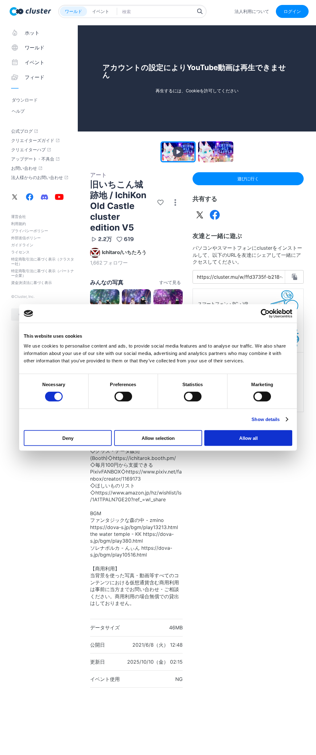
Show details (266, 419)
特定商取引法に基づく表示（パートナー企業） (42, 273)
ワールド (73, 11)
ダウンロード (25, 99)
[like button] (160, 202)
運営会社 (18, 216)
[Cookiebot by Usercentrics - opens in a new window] (265, 313)
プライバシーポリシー (29, 230)
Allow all (248, 437)
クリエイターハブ (28, 150)
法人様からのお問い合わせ (37, 177)
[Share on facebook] (215, 215)
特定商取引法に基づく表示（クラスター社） (42, 261)
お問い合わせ (24, 168)
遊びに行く (248, 178)
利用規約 (18, 223)
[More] (175, 202)
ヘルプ (18, 111)
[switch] (123, 397)
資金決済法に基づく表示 (31, 282)
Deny (67, 437)
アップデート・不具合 (32, 159)
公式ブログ (22, 131)
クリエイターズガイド (32, 140)
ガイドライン (22, 245)
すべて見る (170, 282)
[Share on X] (200, 214)
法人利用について (252, 11)
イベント (100, 11)
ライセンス (20, 252)
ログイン (292, 11)
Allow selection (158, 437)
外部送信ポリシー (26, 238)
